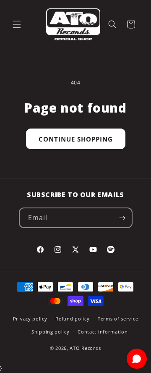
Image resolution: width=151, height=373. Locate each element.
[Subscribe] (122, 218)
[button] (17, 24)
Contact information (103, 331)
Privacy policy (30, 318)
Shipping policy (50, 331)
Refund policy (72, 318)
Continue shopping (76, 139)
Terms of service (118, 318)
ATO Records (85, 348)
